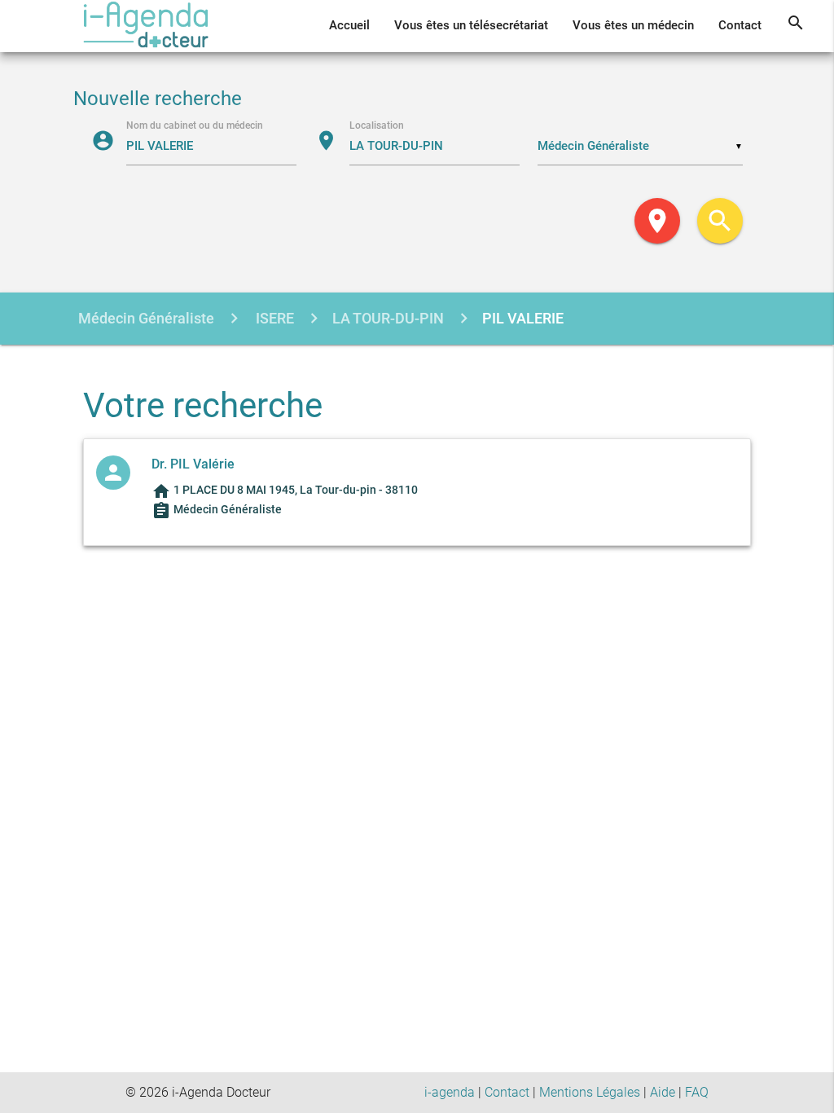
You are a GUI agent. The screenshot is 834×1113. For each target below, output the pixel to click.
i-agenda (449, 1092)
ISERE (273, 318)
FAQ (697, 1092)
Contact (740, 26)
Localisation (376, 124)
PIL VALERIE (523, 318)
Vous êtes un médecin (633, 26)
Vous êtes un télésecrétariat (471, 26)
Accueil (349, 26)
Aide (662, 1092)
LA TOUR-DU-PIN (388, 318)
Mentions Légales (589, 1092)
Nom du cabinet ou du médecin (194, 124)
